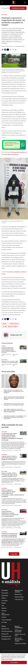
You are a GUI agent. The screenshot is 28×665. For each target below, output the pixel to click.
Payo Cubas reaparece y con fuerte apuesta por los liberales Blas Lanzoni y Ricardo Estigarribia (14, 410)
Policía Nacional (14, 323)
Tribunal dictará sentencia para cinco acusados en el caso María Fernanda (14, 404)
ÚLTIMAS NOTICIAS (18, 8)
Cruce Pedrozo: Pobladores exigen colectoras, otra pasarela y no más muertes (9, 514)
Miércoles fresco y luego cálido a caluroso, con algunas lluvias (9, 362)
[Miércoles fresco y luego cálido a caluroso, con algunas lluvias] (23, 361)
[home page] (14, 2)
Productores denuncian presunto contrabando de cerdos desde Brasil (9, 535)
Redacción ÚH (16, 335)
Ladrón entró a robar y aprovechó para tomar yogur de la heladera (9, 457)
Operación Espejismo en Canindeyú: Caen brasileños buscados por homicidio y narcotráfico (15, 417)
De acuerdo (14, 662)
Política (3, 346)
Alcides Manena (17, 484)
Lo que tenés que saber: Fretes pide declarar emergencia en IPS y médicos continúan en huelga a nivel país (12, 437)
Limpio (4, 323)
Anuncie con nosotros (19, 591)
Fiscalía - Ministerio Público (10, 326)
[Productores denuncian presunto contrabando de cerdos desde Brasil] (23, 533)
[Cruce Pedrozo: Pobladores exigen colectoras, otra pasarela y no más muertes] (23, 511)
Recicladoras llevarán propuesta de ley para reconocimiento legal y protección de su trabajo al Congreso (8, 350)
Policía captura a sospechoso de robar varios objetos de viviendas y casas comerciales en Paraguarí (12, 493)
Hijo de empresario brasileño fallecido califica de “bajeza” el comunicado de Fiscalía (14, 398)
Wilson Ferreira (17, 547)
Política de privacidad (6, 659)
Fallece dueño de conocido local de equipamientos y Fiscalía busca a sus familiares (14, 391)
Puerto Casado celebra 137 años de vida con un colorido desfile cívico (9, 474)
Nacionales (4, 14)
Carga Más (14, 554)
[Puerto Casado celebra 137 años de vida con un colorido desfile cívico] (23, 473)
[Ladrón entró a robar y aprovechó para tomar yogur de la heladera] (23, 456)
